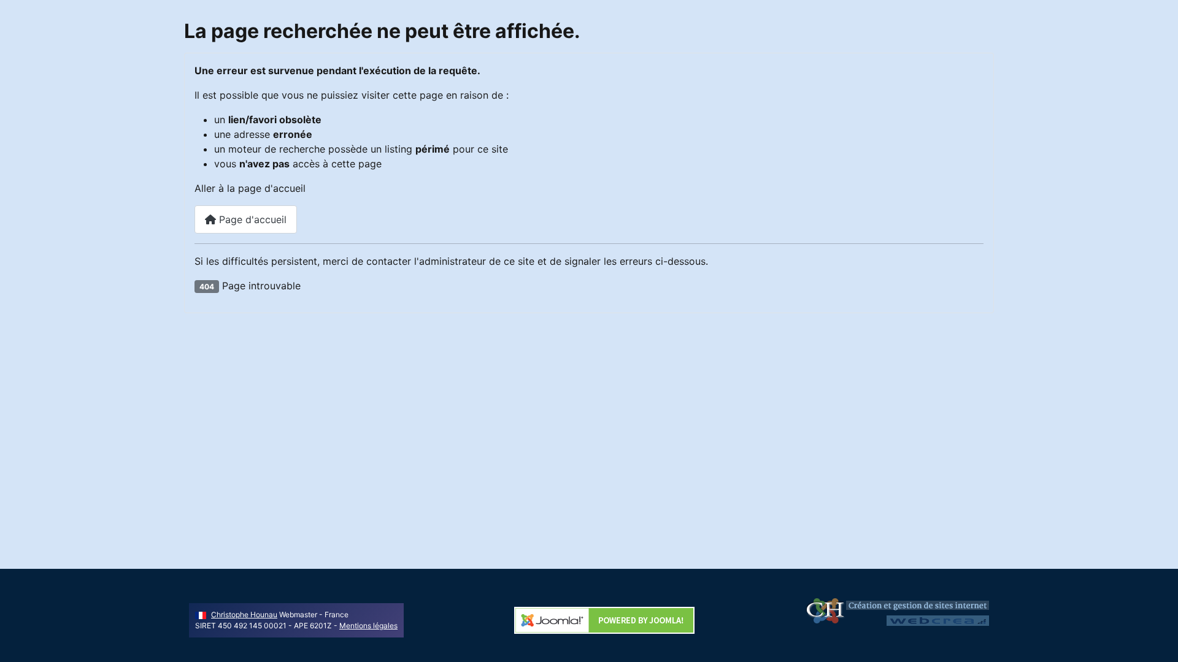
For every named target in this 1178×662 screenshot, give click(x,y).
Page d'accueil (251, 219)
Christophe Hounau (244, 614)
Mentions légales (368, 625)
